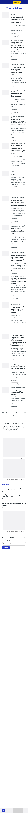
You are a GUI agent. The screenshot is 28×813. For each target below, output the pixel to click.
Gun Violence (20, 12)
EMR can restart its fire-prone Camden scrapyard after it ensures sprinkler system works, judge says (17, 44)
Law (24, 143)
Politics (13, 66)
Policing (13, 14)
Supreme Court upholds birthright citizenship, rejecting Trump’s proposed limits (18, 231)
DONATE (17, 2)
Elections (13, 251)
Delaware (13, 12)
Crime (12, 276)
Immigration (14, 90)
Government (14, 302)
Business (13, 333)
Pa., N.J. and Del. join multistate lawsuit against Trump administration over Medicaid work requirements (18, 203)
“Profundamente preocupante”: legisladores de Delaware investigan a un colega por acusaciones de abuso (18, 123)
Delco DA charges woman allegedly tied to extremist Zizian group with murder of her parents (18, 367)
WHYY (5, 2)
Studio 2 (13, 171)
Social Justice (20, 226)
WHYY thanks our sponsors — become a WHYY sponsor (14, 458)
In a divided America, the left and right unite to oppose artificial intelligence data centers (14, 489)
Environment (14, 40)
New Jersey (20, 40)
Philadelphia (21, 90)
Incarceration (14, 387)
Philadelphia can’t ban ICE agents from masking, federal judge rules (17, 94)
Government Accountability (17, 64)
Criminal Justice (15, 116)
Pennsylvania (16, 304)
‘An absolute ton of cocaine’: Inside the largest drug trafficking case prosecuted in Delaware (18, 280)
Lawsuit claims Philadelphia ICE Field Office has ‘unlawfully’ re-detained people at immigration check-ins (18, 309)
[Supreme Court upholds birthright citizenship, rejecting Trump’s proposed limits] (5, 228)
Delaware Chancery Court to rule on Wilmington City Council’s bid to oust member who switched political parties (18, 71)
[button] (3, 810)
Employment (14, 196)
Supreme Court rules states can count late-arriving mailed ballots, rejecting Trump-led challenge (18, 258)
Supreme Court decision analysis (17, 173)
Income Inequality (15, 199)
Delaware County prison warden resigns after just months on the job (17, 392)
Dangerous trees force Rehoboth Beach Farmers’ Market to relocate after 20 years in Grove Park (14, 503)
